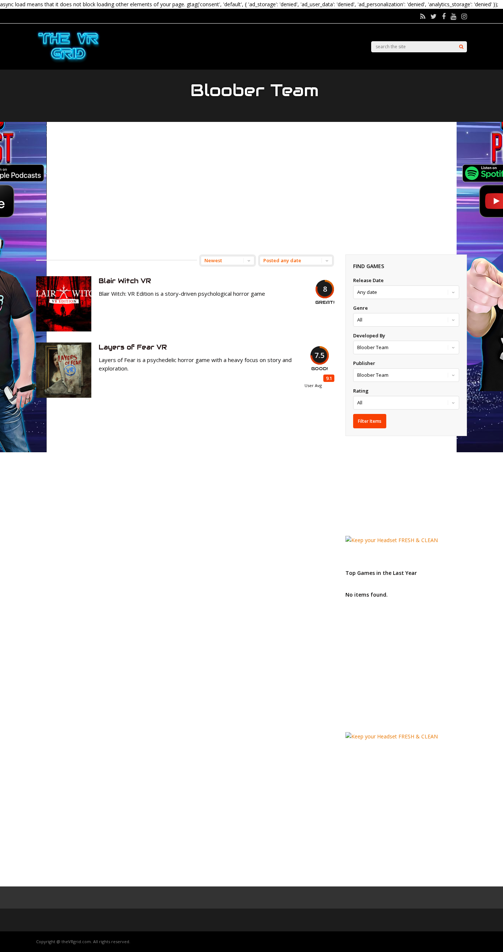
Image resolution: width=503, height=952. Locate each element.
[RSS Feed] (422, 16)
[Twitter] (433, 16)
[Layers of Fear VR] (63, 395)
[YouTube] (453, 16)
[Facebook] (444, 16)
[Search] (461, 46)
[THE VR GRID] (68, 62)
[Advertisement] (251, 188)
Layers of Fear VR (133, 347)
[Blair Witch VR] (63, 329)
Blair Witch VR (125, 281)
